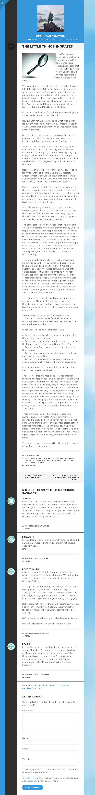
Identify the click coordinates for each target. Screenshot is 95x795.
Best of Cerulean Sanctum (37, 458)
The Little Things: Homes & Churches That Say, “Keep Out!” (64, 477)
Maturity (40, 463)
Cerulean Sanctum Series (62, 458)
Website (26, 759)
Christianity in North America (39, 461)
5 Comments (30, 466)
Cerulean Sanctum (50, 36)
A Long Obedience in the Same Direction (36, 476)
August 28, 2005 (32, 455)
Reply (27, 529)
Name (26, 738)
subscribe (31, 781)
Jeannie (26, 499)
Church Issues (60, 461)
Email (25, 749)
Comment (28, 710)
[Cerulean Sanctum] (50, 18)
